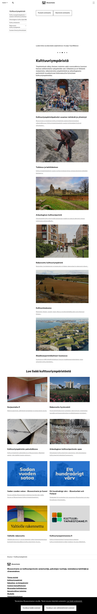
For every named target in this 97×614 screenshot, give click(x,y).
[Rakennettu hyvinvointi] (70, 389)
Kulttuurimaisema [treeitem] (14, 22)
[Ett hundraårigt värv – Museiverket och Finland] (70, 473)
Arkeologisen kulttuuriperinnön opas (66, 449)
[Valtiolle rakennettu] (27, 518)
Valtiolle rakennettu (16, 536)
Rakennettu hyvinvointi (60, 407)
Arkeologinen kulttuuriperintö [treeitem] (18, 19)
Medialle (10, 594)
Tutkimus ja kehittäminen (47, 167)
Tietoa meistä (12, 577)
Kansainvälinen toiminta (16, 591)
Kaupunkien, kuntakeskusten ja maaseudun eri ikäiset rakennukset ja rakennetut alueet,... (62, 266)
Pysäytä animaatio (44, 13)
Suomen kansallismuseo (16, 586)
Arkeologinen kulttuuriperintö (49, 215)
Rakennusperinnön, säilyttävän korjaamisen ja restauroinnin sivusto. (27, 410)
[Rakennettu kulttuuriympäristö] (62, 241)
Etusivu (9, 557)
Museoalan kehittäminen (17, 588)
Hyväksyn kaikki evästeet (31, 608)
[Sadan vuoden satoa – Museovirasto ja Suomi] (27, 473)
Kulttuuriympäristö (17, 11)
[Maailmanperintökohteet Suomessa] (62, 334)
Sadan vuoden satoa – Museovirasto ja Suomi (27, 491)
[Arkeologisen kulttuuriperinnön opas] (70, 431)
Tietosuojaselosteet (15, 597)
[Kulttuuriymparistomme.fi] (70, 518)
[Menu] (94, 3)
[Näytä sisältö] (24, 14)
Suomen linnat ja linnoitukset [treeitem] (17, 30)
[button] (58, 53)
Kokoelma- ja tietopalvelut (17, 583)
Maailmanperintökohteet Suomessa (51, 356)
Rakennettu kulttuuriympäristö (49, 263)
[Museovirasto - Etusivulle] (48, 3)
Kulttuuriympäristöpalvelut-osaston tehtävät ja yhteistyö (61, 117)
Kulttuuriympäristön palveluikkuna (22, 449)
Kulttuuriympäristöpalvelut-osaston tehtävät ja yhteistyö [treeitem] (17, 15)
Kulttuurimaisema (43, 308)
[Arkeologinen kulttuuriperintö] (62, 193)
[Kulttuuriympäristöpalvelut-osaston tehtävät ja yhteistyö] (62, 95)
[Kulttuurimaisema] (62, 286)
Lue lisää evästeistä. (74, 601)
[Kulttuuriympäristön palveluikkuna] (27, 431)
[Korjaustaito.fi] (27, 389)
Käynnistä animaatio (62, 13)
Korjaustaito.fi (13, 407)
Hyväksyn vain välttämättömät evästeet (60, 608)
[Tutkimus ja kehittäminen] (62, 145)
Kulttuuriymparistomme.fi (61, 536)
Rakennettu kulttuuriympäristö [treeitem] (14, 26)
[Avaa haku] (13, 3)
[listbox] (62, 35)
